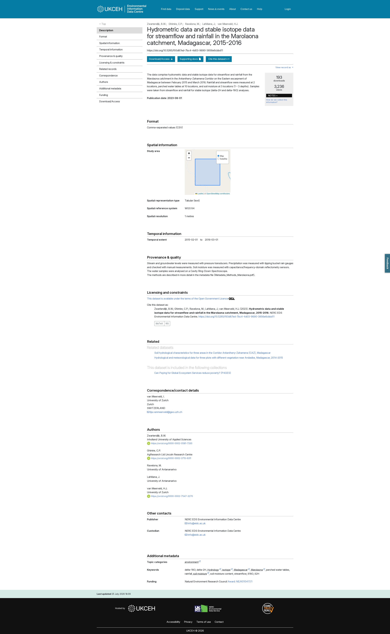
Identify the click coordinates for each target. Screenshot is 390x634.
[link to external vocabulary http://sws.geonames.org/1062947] (249, 570)
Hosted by (120, 608)
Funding (103, 95)
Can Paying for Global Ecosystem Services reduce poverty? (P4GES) (192, 372)
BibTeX (159, 323)
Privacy (188, 621)
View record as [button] (283, 67)
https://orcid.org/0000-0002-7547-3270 (171, 496)
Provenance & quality (111, 56)
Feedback (387, 263)
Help (259, 9)
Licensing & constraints (111, 62)
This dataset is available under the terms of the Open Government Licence (188, 298)
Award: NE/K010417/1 (240, 581)
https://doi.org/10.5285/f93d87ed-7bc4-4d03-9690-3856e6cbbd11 (237, 316)
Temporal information (111, 49)
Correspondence (108, 75)
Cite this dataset (217, 58)
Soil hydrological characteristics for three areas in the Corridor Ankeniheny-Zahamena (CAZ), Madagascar (212, 352)
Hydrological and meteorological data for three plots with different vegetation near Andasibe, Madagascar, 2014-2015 (218, 357)
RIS (167, 323)
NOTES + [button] (273, 95)
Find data (166, 9)
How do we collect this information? (276, 101)
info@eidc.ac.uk (196, 523)
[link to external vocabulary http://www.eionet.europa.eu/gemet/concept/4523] (232, 570)
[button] (189, 153)
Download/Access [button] (109, 101)
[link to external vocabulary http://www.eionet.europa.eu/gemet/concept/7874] (208, 574)
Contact (219, 621)
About (232, 9)
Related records (108, 68)
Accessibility (173, 621)
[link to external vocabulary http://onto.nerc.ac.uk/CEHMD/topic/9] (220, 570)
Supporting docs (189, 58)
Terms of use (203, 621)
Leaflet (200, 193)
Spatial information (109, 43)
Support (199, 9)
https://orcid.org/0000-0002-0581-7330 (171, 443)
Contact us (246, 9)
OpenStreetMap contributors (218, 193)
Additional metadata (110, 88)
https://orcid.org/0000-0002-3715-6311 (170, 458)
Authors (103, 81)
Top (103, 23)
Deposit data (183, 9)
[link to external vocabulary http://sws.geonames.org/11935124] (264, 570)
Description (106, 30)
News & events (216, 9)
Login (288, 9)
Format (103, 36)
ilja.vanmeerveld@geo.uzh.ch (165, 412)
